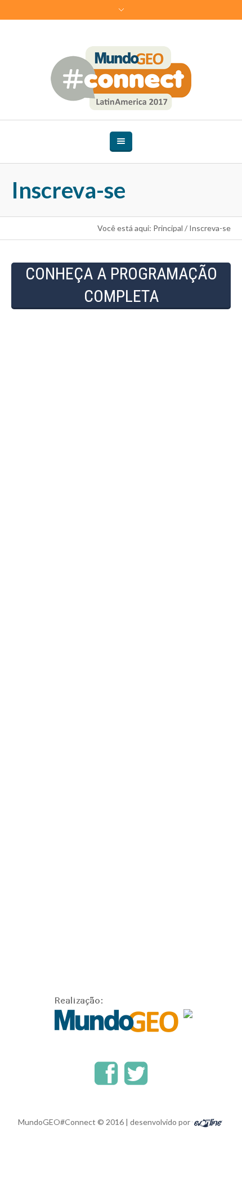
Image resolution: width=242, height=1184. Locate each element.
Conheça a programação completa (121, 285)
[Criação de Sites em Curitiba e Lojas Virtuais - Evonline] (208, 1122)
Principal (168, 228)
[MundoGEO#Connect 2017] (121, 78)
